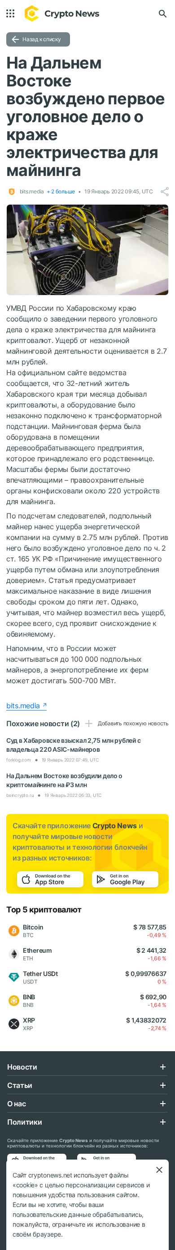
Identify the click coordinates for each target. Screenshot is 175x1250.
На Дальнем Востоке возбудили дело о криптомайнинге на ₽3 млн (64, 780)
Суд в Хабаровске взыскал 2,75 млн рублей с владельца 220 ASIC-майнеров (73, 744)
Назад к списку (41, 39)
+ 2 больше (61, 191)
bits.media (23, 705)
